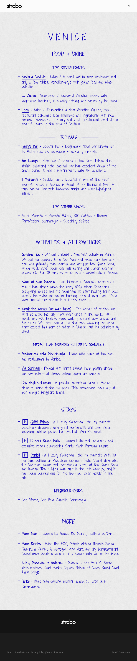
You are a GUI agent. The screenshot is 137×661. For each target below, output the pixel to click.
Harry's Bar (30, 146)
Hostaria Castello (34, 76)
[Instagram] (128, 5)
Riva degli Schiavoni (36, 382)
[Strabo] (14, 6)
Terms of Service (54, 652)
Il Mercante (30, 179)
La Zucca (29, 95)
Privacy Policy (38, 652)
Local (25, 110)
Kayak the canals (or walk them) (46, 309)
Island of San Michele (38, 281)
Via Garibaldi (31, 368)
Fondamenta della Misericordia (43, 353)
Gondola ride (31, 254)
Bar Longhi (30, 160)
